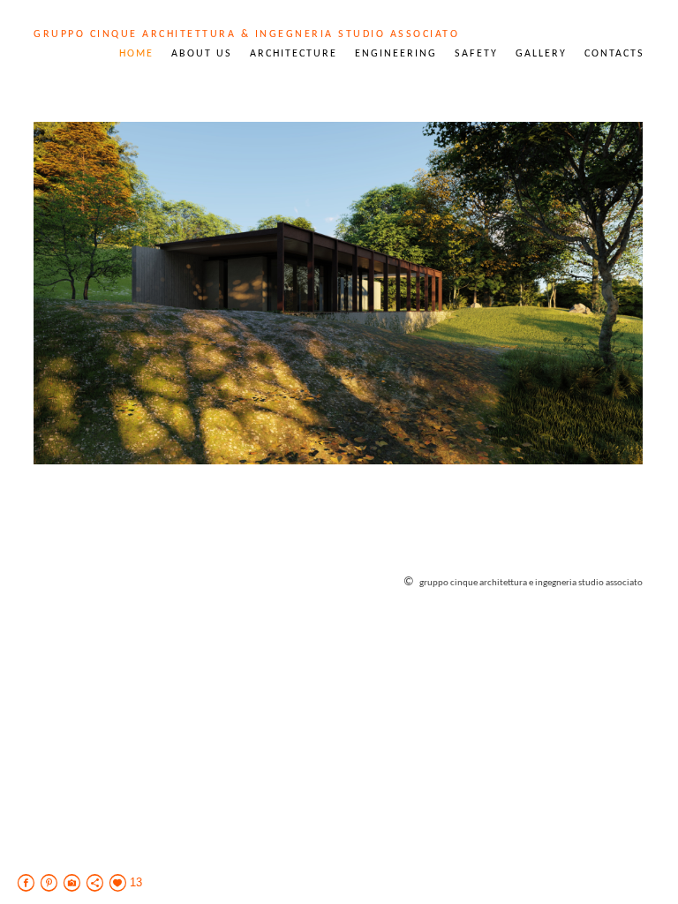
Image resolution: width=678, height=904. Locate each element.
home (136, 54)
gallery (541, 54)
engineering (396, 54)
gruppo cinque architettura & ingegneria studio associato (246, 34)
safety (476, 54)
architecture (293, 54)
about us (201, 54)
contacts (614, 54)
